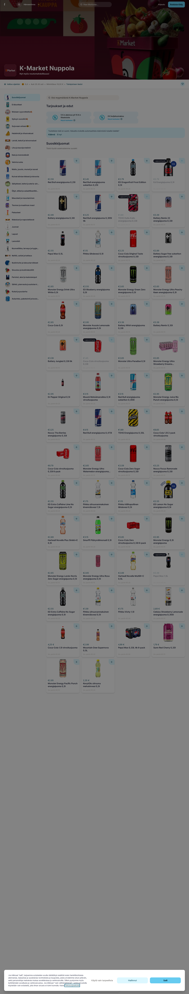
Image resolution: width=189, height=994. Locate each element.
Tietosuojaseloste (72, 985)
